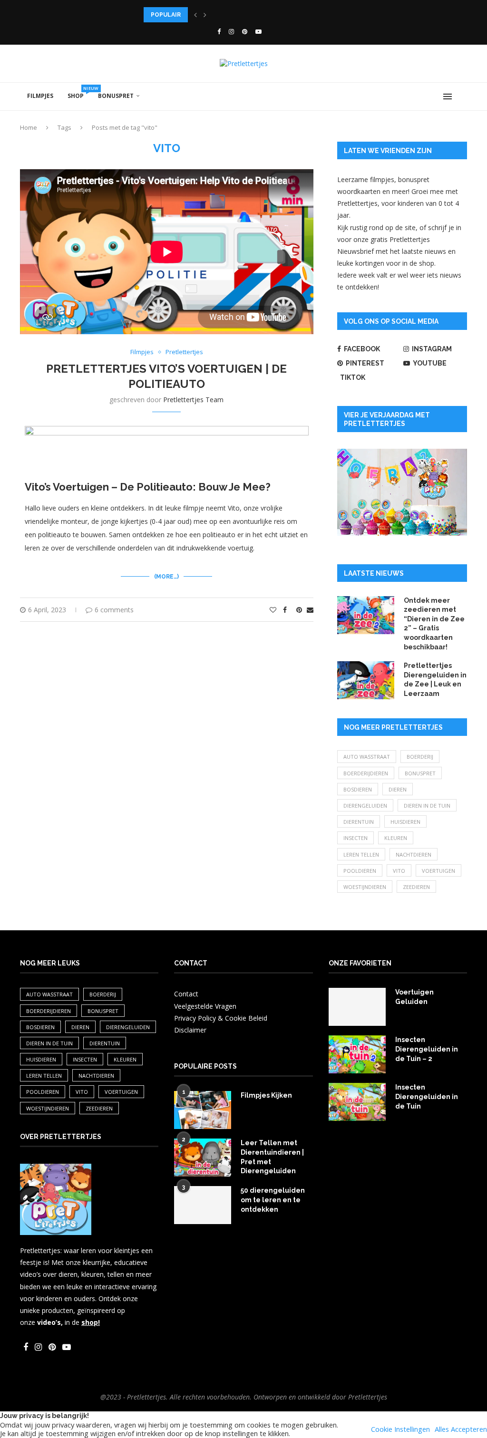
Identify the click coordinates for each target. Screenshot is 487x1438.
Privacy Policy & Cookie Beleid (220, 1018)
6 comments (114, 609)
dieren (398, 789)
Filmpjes (40, 96)
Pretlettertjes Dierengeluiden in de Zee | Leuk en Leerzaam (435, 679)
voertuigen (438, 870)
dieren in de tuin (427, 805)
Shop (79, 92)
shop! (90, 1322)
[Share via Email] (310, 609)
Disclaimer (190, 1029)
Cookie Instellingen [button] (400, 1429)
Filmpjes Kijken (266, 1095)
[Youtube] (258, 31)
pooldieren (359, 870)
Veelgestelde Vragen (205, 1006)
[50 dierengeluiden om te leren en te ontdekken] (202, 1205)
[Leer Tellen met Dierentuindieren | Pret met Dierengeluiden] (202, 1158)
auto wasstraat (366, 756)
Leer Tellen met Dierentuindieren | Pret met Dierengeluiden (272, 1157)
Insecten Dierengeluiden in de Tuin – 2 (426, 1049)
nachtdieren (413, 854)
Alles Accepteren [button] (461, 1429)
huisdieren (405, 821)
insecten (355, 837)
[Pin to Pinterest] (299, 609)
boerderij (420, 756)
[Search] (462, 96)
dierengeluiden (365, 805)
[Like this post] (273, 609)
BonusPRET (116, 96)
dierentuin (358, 821)
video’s (49, 1322)
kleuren (395, 837)
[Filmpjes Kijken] (202, 1110)
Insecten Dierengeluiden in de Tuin (426, 1096)
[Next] (205, 14)
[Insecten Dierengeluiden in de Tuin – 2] (357, 1054)
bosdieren (357, 789)
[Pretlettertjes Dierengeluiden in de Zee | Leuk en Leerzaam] (365, 680)
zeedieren (416, 886)
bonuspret (420, 773)
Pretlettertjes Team (193, 399)
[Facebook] (219, 31)
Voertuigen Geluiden (414, 996)
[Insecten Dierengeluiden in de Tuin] (357, 1102)
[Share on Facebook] (285, 609)
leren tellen (361, 854)
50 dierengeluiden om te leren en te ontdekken (273, 1200)
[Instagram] (231, 31)
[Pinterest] (244, 31)
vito (399, 870)
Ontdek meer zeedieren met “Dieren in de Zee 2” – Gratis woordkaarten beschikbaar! (434, 624)
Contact (186, 993)
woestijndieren (364, 886)
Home (28, 127)
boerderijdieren (365, 773)
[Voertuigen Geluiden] (357, 1007)
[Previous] (195, 14)
